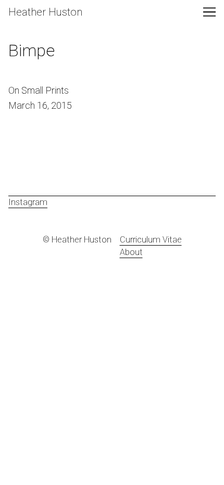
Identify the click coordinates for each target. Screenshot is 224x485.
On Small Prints (37, 89)
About (131, 252)
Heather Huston (45, 12)
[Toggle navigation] (209, 12)
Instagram (27, 202)
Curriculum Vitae (151, 240)
